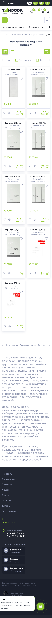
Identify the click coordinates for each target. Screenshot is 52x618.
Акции (5, 489)
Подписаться (15, 552)
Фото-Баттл (8, 500)
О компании (8, 479)
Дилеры (6, 505)
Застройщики (9, 511)
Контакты (7, 473)
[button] (48, 60)
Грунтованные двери (13, 74)
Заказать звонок (8, 523)
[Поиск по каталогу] (47, 20)
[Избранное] (21, 79)
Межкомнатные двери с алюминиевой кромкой (38, 74)
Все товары (25, 60)
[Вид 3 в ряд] (5, 51)
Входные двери (28, 345)
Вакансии (7, 484)
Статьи (5, 495)
